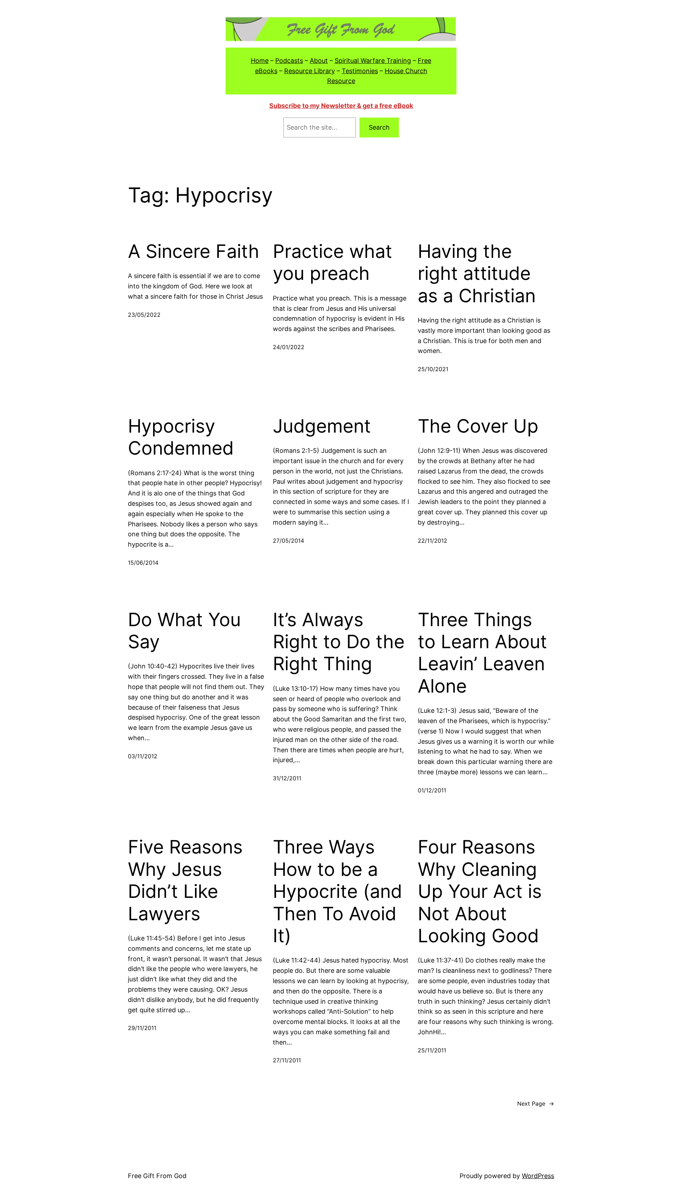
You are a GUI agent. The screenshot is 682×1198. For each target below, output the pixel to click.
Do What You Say (184, 631)
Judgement (322, 426)
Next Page (535, 1103)
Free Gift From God (157, 1176)
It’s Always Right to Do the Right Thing (339, 642)
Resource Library (309, 71)
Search (379, 127)
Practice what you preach (332, 262)
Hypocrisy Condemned (181, 437)
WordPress (538, 1176)
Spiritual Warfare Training (373, 60)
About (319, 60)
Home (260, 60)
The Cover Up (478, 426)
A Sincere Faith (193, 251)
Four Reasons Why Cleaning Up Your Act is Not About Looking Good (480, 891)
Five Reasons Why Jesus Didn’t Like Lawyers (185, 880)
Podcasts (289, 60)
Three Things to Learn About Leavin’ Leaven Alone (482, 653)
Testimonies (360, 71)
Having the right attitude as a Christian (477, 273)
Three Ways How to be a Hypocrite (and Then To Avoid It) (337, 891)
